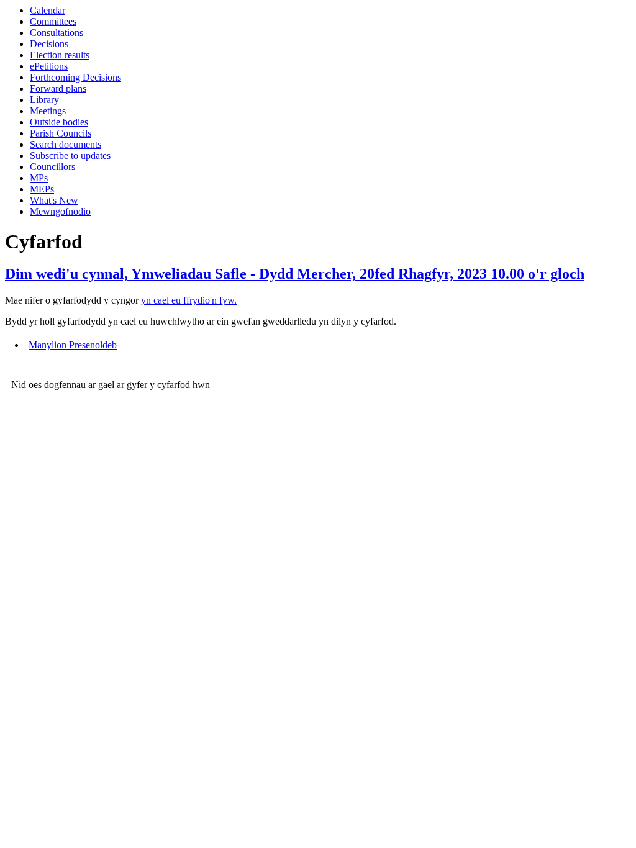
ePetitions (49, 66)
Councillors (52, 166)
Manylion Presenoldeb (73, 345)
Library (44, 99)
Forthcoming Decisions (75, 77)
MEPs (42, 189)
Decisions (49, 43)
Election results (59, 55)
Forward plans (58, 88)
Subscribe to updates (70, 155)
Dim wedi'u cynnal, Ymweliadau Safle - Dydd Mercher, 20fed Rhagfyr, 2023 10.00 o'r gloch (294, 274)
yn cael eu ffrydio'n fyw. (189, 300)
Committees (53, 21)
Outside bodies (59, 122)
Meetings (48, 111)
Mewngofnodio (60, 211)
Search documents (65, 144)
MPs (39, 178)
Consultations (56, 32)
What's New (54, 200)
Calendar (47, 10)
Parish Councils (60, 133)
